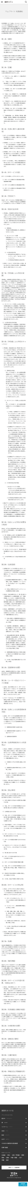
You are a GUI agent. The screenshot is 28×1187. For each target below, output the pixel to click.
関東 (23, 1155)
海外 (7, 1160)
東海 (3, 1157)
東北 (8, 1155)
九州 (20, 1157)
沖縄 (3, 1160)
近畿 (7, 1157)
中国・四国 (14, 1157)
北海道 (3, 1155)
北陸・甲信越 (15, 1155)
